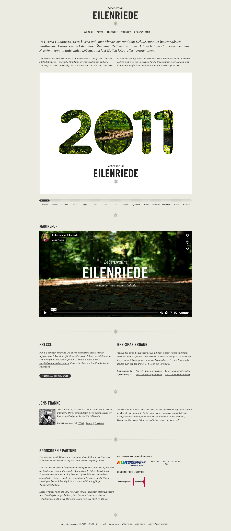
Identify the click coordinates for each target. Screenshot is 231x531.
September (136, 205)
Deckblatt (44, 205)
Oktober (146, 205)
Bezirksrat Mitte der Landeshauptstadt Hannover (131, 482)
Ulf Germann (127, 524)
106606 (104, 499)
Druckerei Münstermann (131, 463)
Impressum (140, 524)
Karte (176, 205)
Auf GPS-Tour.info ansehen (149, 371)
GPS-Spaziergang (142, 32)
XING (81, 423)
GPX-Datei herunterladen (177, 371)
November (156, 205)
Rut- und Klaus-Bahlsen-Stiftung (166, 463)
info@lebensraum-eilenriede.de (54, 363)
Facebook (99, 423)
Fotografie (137, 413)
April (85, 205)
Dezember (166, 205)
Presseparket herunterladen (55, 376)
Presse (100, 32)
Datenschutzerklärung (157, 524)
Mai (95, 205)
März (75, 205)
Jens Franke (112, 32)
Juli (115, 205)
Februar (64, 205)
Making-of (88, 32)
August (126, 205)
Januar (54, 205)
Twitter (89, 423)
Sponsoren (126, 32)
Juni (105, 205)
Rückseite (186, 205)
